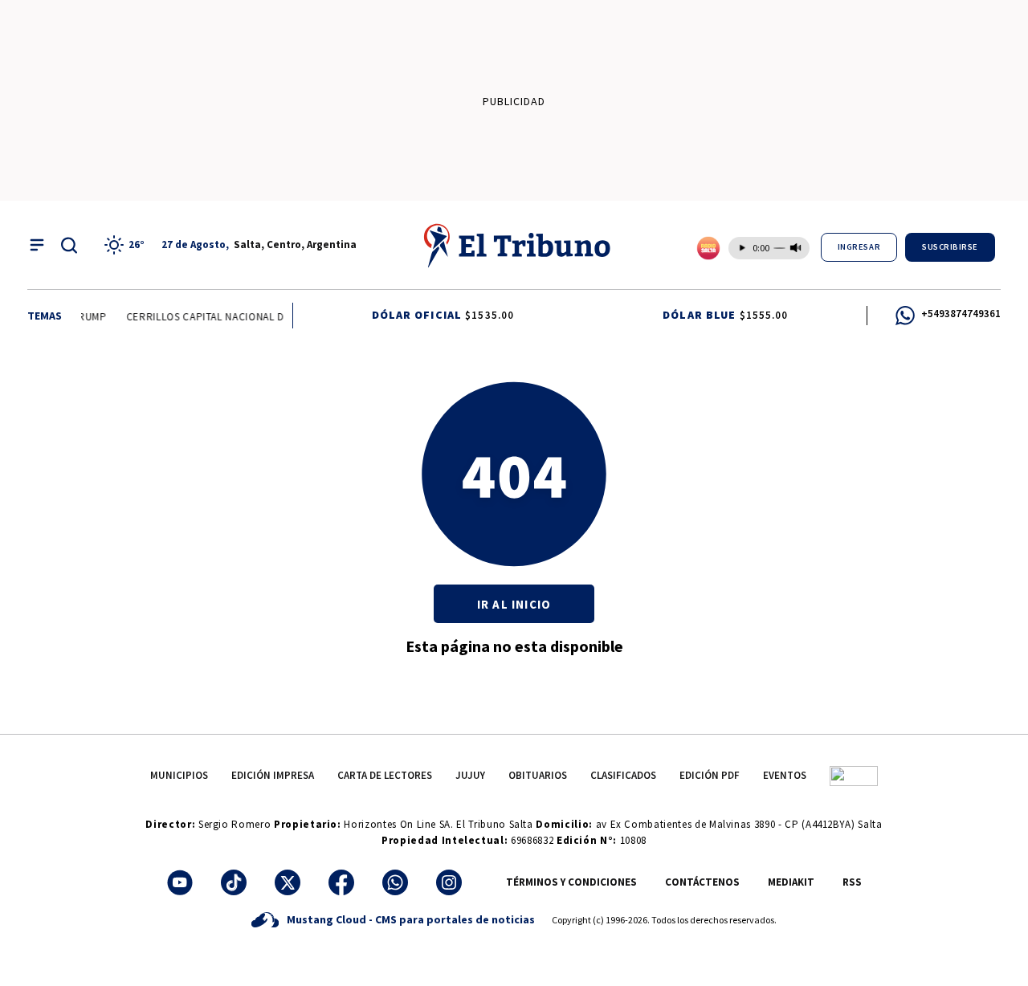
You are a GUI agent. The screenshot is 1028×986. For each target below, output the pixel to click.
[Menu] (37, 245)
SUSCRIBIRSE (950, 247)
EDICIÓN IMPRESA (272, 775)
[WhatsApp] (395, 882)
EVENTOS (784, 775)
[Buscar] (69, 245)
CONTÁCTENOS (702, 882)
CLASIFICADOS (623, 775)
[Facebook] (341, 882)
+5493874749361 (961, 313)
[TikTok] (234, 882)
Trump (86, 317)
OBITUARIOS (537, 775)
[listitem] (126, 245)
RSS (852, 882)
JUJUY (470, 775)
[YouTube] (180, 882)
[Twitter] (287, 882)
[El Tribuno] (518, 245)
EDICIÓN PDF (709, 775)
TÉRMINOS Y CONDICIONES (571, 882)
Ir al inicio (514, 604)
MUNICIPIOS (179, 775)
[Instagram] (449, 882)
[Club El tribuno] (854, 775)
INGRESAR (859, 247)
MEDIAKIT (791, 882)
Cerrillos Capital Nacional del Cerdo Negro (245, 317)
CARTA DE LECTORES (384, 775)
